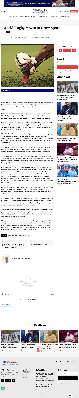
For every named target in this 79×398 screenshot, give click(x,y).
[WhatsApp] (74, 50)
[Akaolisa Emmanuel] (6, 258)
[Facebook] (60, 50)
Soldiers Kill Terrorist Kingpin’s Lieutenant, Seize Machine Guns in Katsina (67, 97)
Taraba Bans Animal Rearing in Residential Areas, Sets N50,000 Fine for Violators (67, 159)
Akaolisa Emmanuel (20, 37)
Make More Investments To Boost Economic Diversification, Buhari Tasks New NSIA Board (13, 245)
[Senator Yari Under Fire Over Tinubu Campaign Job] (67, 129)
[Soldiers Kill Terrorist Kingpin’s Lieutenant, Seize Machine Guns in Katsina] (67, 87)
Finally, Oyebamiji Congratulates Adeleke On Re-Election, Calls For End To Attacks (67, 182)
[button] (4, 11)
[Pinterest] (69, 50)
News (8, 31)
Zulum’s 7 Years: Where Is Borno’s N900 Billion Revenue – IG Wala (66, 118)
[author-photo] (2, 350)
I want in (66, 67)
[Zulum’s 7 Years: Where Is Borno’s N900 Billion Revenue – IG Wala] (67, 108)
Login (52, 294)
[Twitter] (65, 50)
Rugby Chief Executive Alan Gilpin (19, 235)
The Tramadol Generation (38, 244)
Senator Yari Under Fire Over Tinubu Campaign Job (66, 139)
